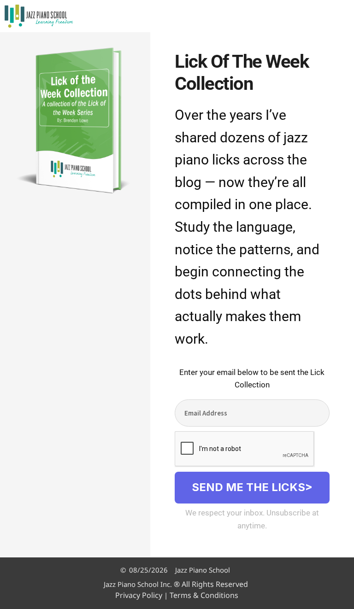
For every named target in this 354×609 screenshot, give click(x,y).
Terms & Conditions (204, 595)
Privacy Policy (138, 595)
